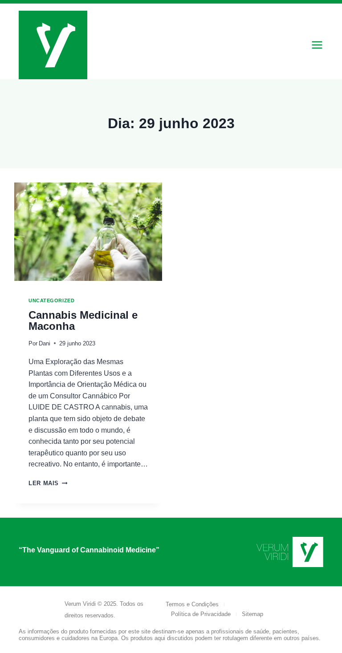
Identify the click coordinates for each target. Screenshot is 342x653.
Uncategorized (51, 300)
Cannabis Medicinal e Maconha (83, 321)
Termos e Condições (192, 604)
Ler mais (47, 483)
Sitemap (252, 614)
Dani (44, 343)
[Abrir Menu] (317, 45)
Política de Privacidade (201, 614)
